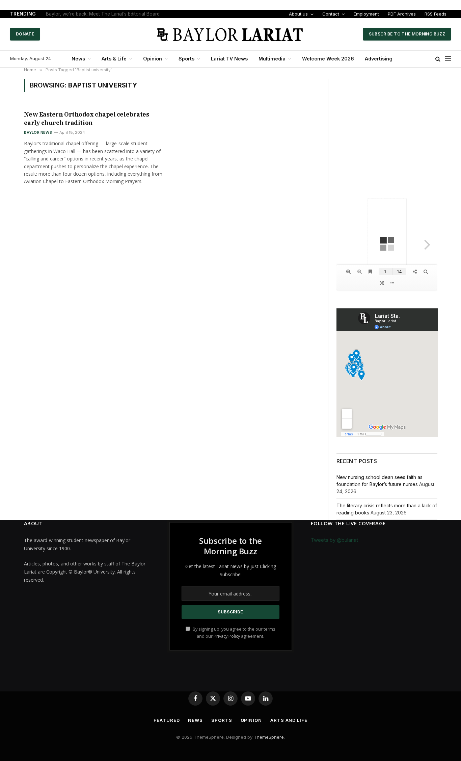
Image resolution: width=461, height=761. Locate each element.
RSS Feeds (435, 14)
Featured (167, 720)
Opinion (152, 58)
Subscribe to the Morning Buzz (407, 33)
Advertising (378, 58)
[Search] (438, 59)
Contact (330, 14)
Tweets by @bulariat (334, 540)
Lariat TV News (229, 58)
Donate (25, 33)
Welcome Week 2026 (328, 58)
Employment (366, 14)
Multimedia (272, 58)
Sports (186, 58)
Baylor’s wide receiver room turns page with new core (104, 14)
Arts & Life (114, 58)
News (78, 58)
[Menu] (448, 59)
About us (298, 14)
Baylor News (38, 132)
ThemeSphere (269, 737)
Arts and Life (288, 720)
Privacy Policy (227, 636)
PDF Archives (402, 14)
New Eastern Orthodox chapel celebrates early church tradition (86, 118)
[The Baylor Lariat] (230, 34)
